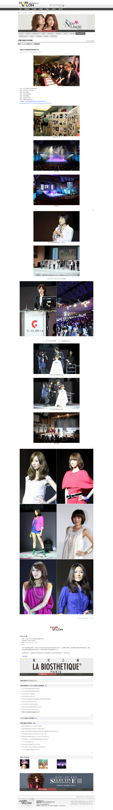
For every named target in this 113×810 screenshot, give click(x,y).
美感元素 (72, 33)
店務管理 (28, 33)
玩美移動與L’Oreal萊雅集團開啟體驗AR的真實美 (35, 739)
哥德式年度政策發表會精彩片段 (30, 709)
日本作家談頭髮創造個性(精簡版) (31, 688)
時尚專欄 (34, 9)
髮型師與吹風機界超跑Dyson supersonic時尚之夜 (35, 736)
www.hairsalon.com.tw (32, 642)
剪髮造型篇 (58, 33)
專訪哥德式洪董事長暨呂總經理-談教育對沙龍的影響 (36, 699)
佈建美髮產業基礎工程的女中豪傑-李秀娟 (33, 728)
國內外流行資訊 (80, 33)
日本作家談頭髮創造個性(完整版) (31, 691)
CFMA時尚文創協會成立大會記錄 (31, 744)
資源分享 (54, 9)
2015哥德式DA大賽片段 (28, 696)
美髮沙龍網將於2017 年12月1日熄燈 (32, 726)
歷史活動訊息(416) (32, 680)
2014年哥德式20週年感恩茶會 (30, 704)
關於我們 (60, 9)
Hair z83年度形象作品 (28, 741)
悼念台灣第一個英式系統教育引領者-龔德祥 (33, 747)
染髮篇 (43, 33)
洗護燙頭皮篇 (50, 33)
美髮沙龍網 (30, 12)
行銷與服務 (39, 36)
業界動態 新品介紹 (23, 36)
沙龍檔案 (41, 9)
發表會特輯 (27, 9)
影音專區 (32, 36)
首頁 (20, 9)
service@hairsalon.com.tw (45, 803)
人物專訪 (46, 36)
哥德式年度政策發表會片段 (29, 701)
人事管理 (21, 33)
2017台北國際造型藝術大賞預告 (30, 749)
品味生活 (65, 33)
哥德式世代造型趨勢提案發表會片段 (31, 707)
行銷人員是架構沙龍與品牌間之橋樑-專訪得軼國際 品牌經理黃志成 (40, 731)
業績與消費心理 (36, 33)
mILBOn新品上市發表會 (28, 694)
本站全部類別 (53, 36)
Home (20, 12)
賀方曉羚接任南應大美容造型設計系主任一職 (34, 734)
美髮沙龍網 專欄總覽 (90, 41)
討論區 (47, 9)
